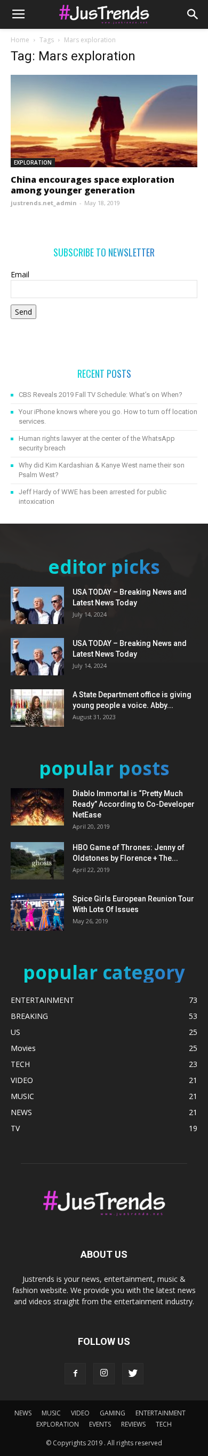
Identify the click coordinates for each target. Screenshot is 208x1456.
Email (20, 274)
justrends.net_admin (44, 203)
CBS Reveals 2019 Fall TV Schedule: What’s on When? (100, 395)
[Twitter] (132, 1373)
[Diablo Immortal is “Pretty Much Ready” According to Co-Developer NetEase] (37, 807)
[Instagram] (104, 1373)
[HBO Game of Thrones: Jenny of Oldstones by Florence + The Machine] (37, 860)
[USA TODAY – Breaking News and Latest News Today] (37, 605)
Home (20, 39)
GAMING (112, 1413)
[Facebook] (75, 1373)
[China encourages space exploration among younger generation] (104, 121)
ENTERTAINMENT (160, 1413)
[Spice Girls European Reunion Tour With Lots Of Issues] (37, 912)
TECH (164, 1424)
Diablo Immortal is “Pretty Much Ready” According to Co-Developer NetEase (134, 804)
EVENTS (100, 1424)
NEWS (22, 1413)
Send (23, 312)
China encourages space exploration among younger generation (92, 185)
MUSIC (51, 1413)
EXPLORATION (33, 162)
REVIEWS (133, 1424)
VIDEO (80, 1413)
